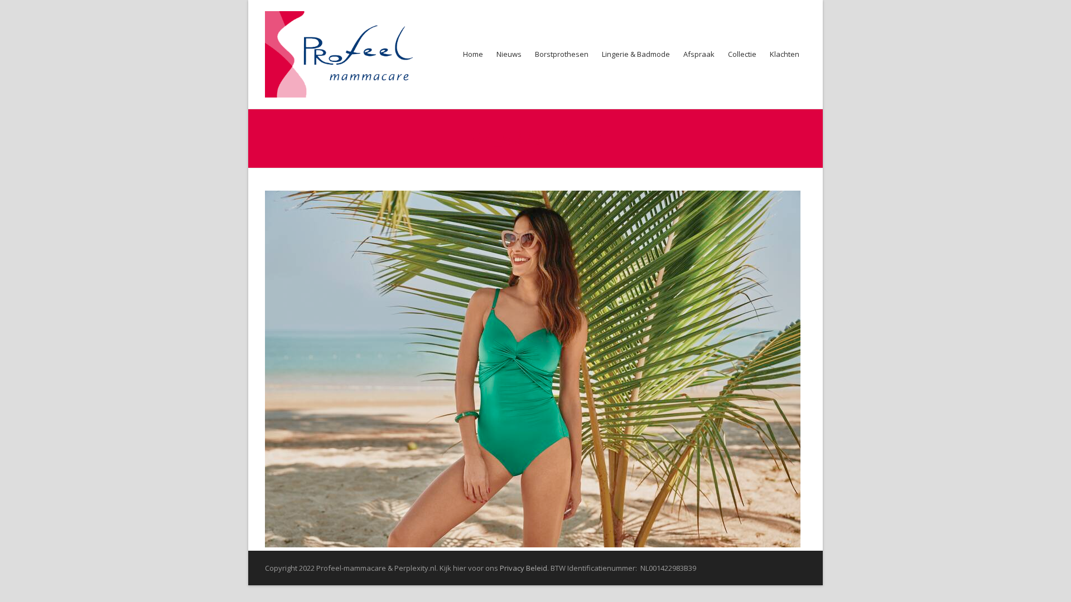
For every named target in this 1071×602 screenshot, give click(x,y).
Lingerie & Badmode (636, 54)
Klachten (784, 54)
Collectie (742, 54)
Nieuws (509, 54)
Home (473, 54)
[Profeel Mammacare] (346, 54)
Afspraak (699, 54)
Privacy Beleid (523, 568)
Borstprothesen (561, 54)
